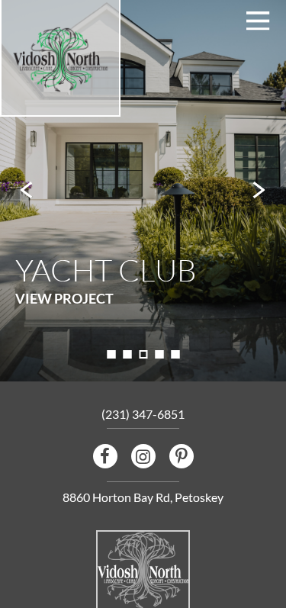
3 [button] (143, 354)
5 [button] (175, 354)
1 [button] (111, 354)
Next (259, 190)
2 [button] (127, 354)
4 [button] (159, 354)
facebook (105, 456)
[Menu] (258, 21)
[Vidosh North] (60, 60)
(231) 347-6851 (143, 414)
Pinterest (181, 456)
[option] (143, 190)
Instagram (143, 456)
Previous (26, 190)
